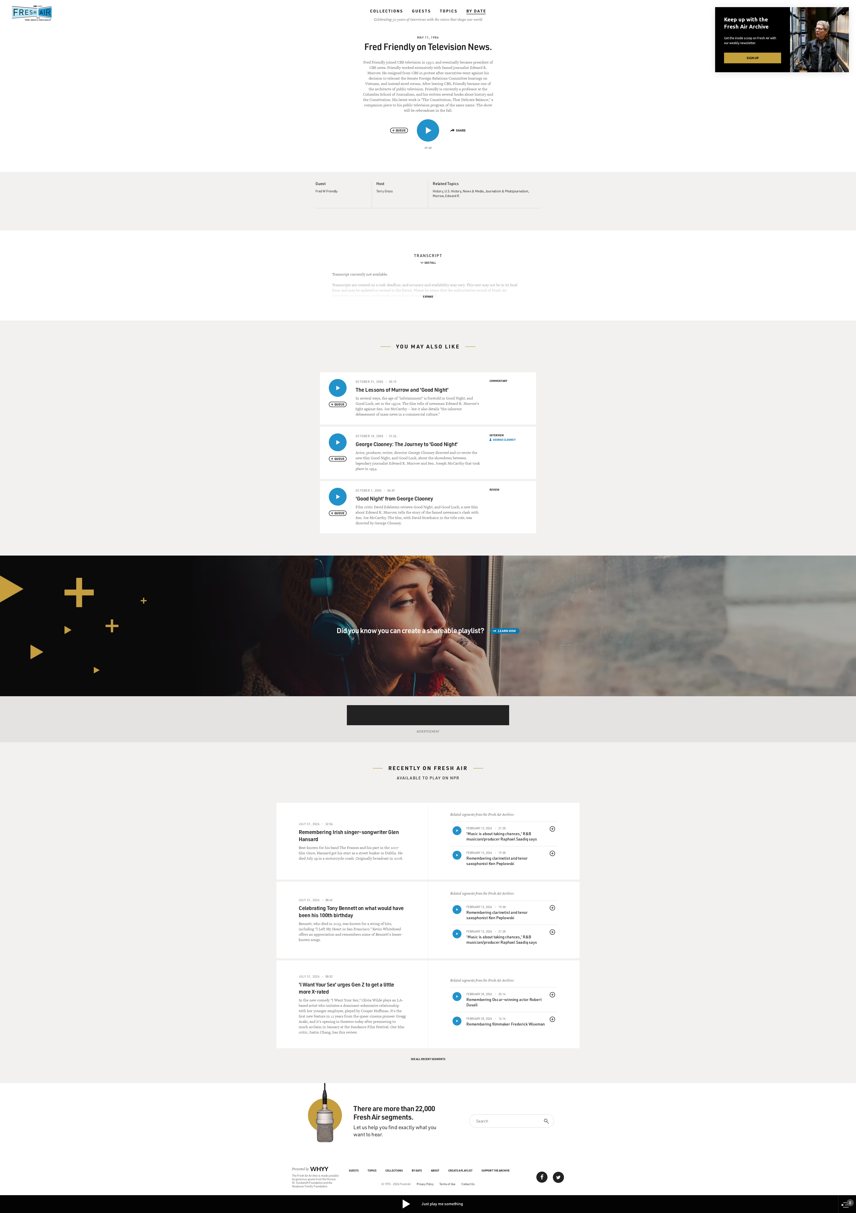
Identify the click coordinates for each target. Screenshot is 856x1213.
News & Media (473, 191)
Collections (386, 11)
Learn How (507, 631)
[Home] (32, 13)
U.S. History (452, 191)
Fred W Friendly (326, 191)
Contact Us (468, 1184)
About (435, 1170)
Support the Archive (496, 1170)
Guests (421, 11)
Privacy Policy (425, 1184)
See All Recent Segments (428, 1059)
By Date (476, 11)
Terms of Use (447, 1184)
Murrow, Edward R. (446, 196)
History (438, 191)
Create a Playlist (460, 1170)
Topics (448, 11)
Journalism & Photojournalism (506, 191)
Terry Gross (384, 191)
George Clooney (504, 439)
